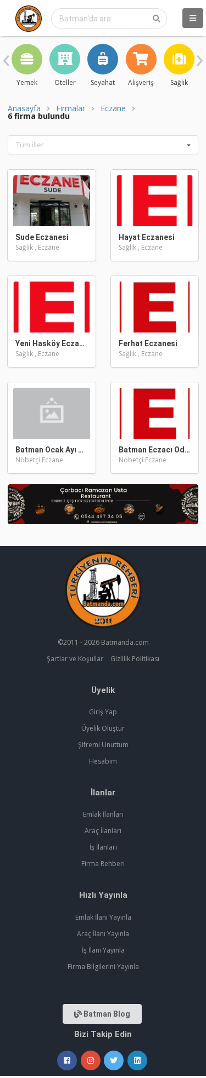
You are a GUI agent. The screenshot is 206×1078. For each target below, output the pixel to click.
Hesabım (103, 761)
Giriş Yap (103, 711)
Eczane (113, 108)
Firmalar (70, 108)
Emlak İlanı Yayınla (103, 917)
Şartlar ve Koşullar (75, 658)
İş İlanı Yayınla (103, 950)
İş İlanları (103, 847)
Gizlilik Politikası (134, 658)
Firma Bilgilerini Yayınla (103, 966)
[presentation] (6, 57)
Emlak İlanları (103, 814)
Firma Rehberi (103, 863)
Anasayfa (24, 108)
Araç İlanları (103, 830)
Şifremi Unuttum (103, 744)
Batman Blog (106, 1014)
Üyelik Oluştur (103, 728)
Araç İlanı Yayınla (103, 933)
